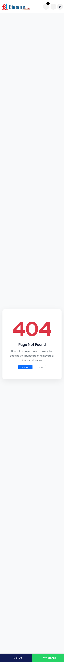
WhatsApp (49, 658)
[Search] (53, 7)
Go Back (40, 367)
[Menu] (60, 7)
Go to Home (25, 367)
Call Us (17, 658)
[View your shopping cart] (47, 7)
